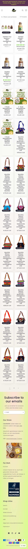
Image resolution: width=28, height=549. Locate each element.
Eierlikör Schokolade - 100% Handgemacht (21, 75)
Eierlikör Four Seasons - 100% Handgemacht (7, 40)
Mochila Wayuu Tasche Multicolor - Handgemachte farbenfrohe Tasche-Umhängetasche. (20, 143)
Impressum (6, 526)
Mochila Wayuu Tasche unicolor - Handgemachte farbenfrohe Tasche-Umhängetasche (7, 221)
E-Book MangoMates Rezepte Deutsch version (7, 110)
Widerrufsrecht (7, 512)
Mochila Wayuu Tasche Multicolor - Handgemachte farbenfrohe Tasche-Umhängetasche (7, 259)
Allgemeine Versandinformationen (13, 523)
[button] (2, 10)
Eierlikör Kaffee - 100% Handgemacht (7, 75)
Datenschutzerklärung (9, 516)
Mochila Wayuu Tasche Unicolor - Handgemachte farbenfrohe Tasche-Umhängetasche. (20, 221)
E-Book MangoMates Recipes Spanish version (7, 140)
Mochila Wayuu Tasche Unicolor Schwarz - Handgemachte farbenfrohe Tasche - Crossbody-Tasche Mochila (7, 183)
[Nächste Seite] (18, 388)
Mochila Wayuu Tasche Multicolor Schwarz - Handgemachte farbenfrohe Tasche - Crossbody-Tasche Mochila (21, 183)
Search (5, 505)
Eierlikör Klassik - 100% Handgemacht (21, 40)
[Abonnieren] (23, 412)
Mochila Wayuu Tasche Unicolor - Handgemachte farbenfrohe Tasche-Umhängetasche (20, 334)
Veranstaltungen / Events (14, 438)
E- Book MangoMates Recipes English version (20, 110)
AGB (4, 519)
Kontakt (5, 509)
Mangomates (11, 545)
